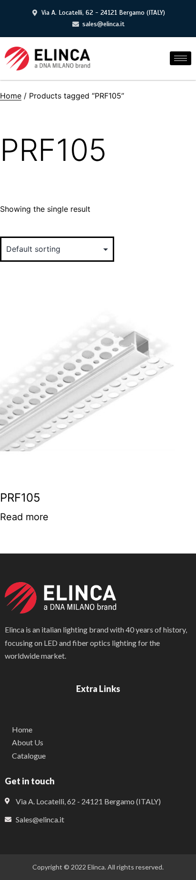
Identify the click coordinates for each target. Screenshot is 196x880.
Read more (24, 517)
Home (10, 95)
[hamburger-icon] (180, 58)
